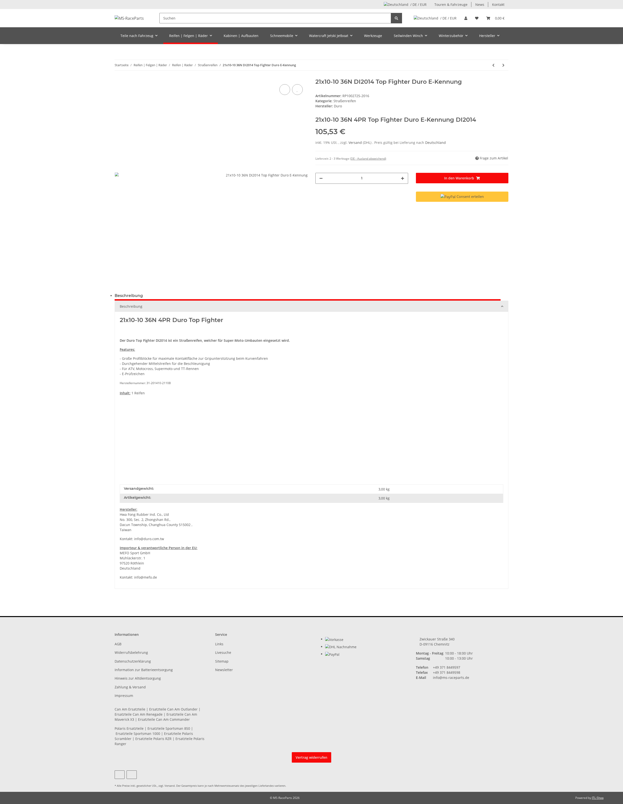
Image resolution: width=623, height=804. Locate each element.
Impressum (124, 695)
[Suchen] (396, 18)
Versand (355, 142)
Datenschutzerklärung (133, 661)
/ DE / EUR (418, 4)
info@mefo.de (145, 577)
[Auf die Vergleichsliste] (284, 89)
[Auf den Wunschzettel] (297, 89)
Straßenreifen (344, 101)
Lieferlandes (266, 785)
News (479, 4)
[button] (465, 18)
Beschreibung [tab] (129, 295)
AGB (118, 644)
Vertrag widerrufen (311, 757)
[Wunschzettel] (476, 18)
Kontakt (498, 4)
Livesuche (223, 652)
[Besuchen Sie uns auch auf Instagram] (132, 774)
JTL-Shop (598, 798)
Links (219, 644)
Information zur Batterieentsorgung (144, 669)
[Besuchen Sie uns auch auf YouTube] (120, 774)
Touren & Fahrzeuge (450, 4)
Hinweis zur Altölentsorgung (138, 678)
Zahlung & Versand (130, 687)
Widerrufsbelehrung (131, 652)
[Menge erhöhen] (402, 178)
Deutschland (435, 142)
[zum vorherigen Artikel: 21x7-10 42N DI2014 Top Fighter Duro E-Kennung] (493, 65)
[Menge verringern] (321, 178)
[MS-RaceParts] (129, 18)
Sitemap (222, 661)
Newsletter (224, 669)
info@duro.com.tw (149, 538)
